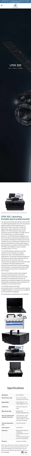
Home (10, 68)
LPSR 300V (14, 249)
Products (15, 68)
